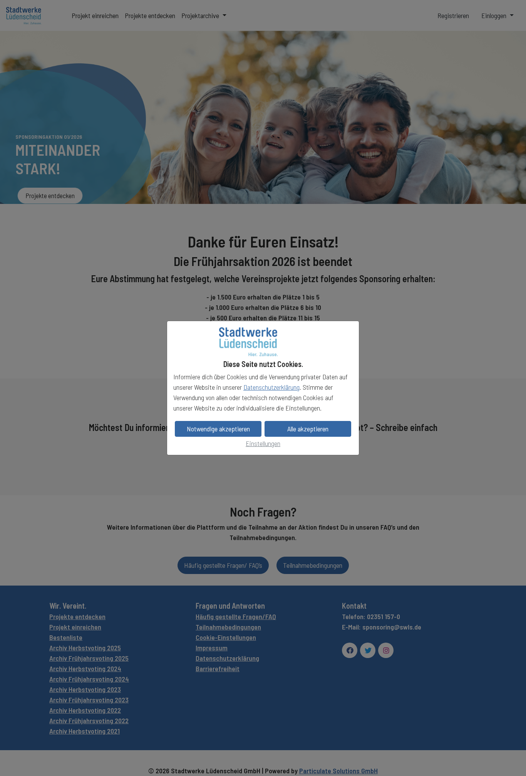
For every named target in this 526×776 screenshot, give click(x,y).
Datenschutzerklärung (271, 387)
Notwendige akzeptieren (218, 428)
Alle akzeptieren (307, 428)
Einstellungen (263, 443)
